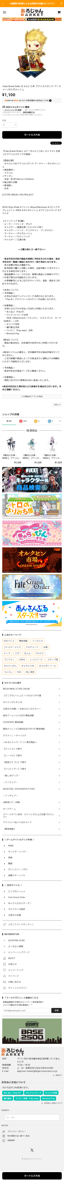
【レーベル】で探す (12, 755)
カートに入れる (32, 134)
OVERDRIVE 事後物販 (13, 722)
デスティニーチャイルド (14, 735)
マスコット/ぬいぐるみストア (17, 822)
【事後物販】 (9, 829)
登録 (56, 1010)
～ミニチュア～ (10, 782)
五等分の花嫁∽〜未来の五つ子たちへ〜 (23, 709)
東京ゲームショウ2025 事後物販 (19, 715)
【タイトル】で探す (12, 749)
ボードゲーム (9, 809)
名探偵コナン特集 (11, 802)
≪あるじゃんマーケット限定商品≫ (20, 742)
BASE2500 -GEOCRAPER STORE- (19, 789)
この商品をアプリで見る (32, 396)
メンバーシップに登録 (12, 110)
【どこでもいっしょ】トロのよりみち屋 (23, 695)
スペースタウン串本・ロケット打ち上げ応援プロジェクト (28, 815)
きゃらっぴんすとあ (12, 702)
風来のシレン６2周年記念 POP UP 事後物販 (24, 729)
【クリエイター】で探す (14, 769)
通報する (57, 405)
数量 (4, 120)
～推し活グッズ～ (11, 775)
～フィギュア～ (10, 795)
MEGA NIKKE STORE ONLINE (16, 689)
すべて (9, 421)
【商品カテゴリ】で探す (14, 762)
